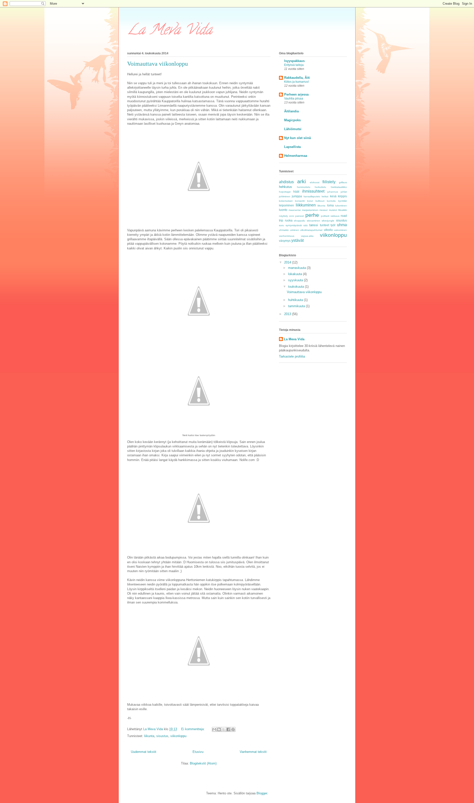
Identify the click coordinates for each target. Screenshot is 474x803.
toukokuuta (296, 286)
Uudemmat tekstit (143, 752)
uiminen (294, 230)
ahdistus (286, 182)
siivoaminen (313, 220)
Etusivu (198, 752)
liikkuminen (306, 205)
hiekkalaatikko (339, 187)
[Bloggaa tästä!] (219, 729)
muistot (333, 210)
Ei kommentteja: (193, 729)
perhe (312, 215)
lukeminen (341, 205)
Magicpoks (292, 120)
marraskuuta (297, 268)
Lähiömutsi (292, 129)
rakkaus (335, 216)
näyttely (283, 216)
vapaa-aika (307, 236)
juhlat (344, 191)
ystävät (297, 240)
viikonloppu (178, 736)
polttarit (325, 216)
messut (323, 210)
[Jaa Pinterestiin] (233, 729)
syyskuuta (296, 280)
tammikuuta (297, 306)
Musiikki (342, 210)
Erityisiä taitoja (294, 65)
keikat (325, 196)
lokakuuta (295, 274)
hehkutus (285, 187)
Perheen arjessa (296, 94)
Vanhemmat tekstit (253, 752)
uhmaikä (284, 230)
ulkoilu (328, 229)
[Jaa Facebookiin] (228, 729)
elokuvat (314, 182)
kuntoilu (331, 201)
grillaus (343, 182)
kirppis (342, 196)
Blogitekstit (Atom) (203, 763)
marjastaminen (310, 210)
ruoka (289, 220)
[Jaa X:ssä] (223, 729)
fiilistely (329, 182)
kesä (333, 196)
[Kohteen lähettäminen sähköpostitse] (214, 729)
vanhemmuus (286, 236)
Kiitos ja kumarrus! (296, 81)
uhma (342, 225)
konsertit (300, 201)
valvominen (340, 230)
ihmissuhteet (313, 191)
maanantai (295, 210)
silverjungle (328, 220)
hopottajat (285, 191)
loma (330, 205)
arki (301, 181)
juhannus (332, 191)
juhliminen (284, 196)
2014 (288, 262)
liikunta (149, 736)
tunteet (324, 225)
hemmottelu (303, 187)
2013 (288, 314)
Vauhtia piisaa (293, 98)
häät (296, 191)
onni (291, 216)
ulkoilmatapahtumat (311, 230)
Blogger (262, 793)
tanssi (313, 225)
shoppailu (299, 220)
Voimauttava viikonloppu (157, 63)
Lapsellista (292, 147)
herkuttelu (320, 187)
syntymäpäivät (294, 225)
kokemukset (286, 201)
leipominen (286, 205)
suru (281, 225)
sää (305, 225)
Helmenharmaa (295, 156)
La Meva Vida (169, 31)
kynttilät (342, 201)
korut (310, 201)
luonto (283, 209)
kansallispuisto (312, 196)
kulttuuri (320, 201)
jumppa (297, 196)
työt (333, 225)
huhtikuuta (296, 300)
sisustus (162, 736)
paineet (299, 216)
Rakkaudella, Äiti (297, 78)
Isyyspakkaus (294, 61)
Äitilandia (291, 111)
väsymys (285, 240)
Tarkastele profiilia (292, 356)
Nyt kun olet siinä (297, 138)
